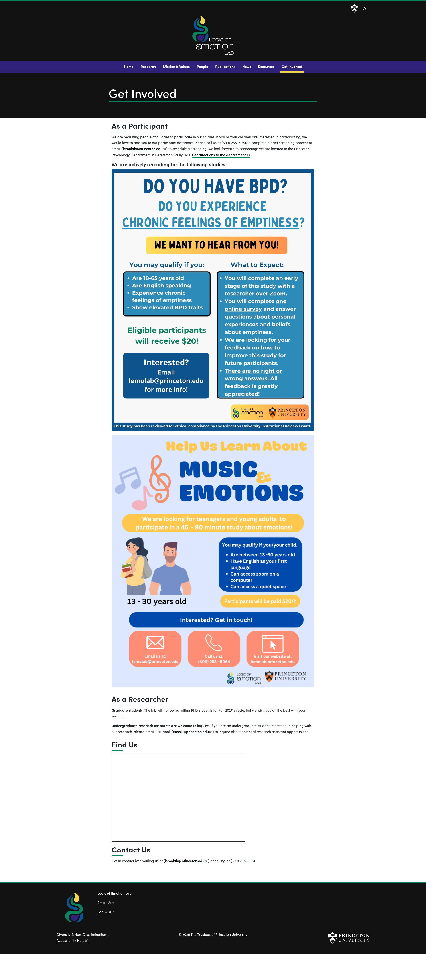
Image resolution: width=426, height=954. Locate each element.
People (202, 66)
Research (148, 66)
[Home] (213, 37)
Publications (225, 66)
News (246, 66)
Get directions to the (219, 154)
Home (129, 66)
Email (104, 902)
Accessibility (71, 940)
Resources (266, 66)
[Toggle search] (364, 9)
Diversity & (81, 934)
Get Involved (293, 66)
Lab (104, 911)
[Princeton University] (354, 8)
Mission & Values (176, 66)
